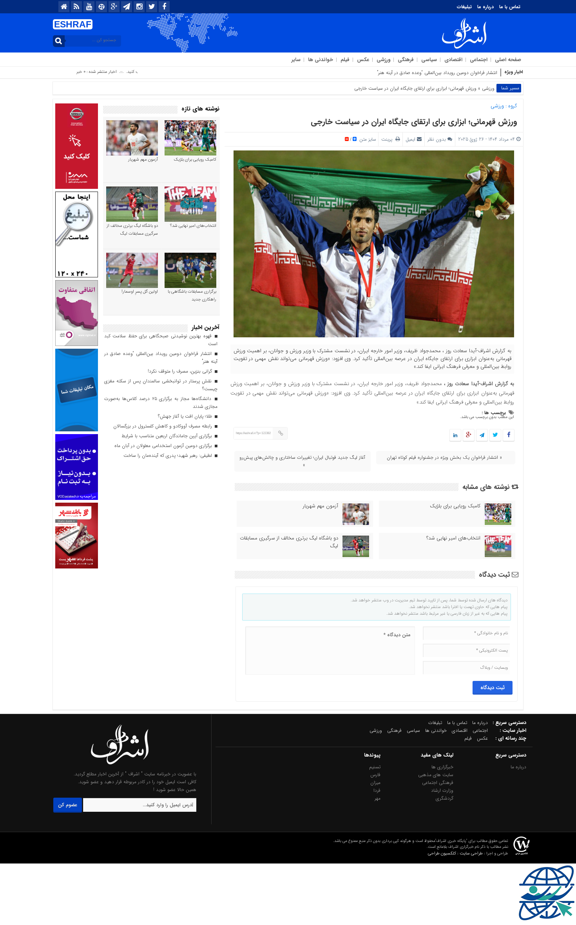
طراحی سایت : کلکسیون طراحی (455, 853)
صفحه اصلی (508, 60)
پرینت (388, 139)
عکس (363, 60)
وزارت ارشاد (442, 790)
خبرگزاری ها (442, 767)
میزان (375, 782)
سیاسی (429, 60)
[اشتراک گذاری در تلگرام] (482, 435)
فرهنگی (406, 60)
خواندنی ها (320, 60)
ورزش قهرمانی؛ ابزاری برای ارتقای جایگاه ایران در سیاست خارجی (414, 122)
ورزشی (383, 60)
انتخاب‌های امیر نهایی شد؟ (453, 538)
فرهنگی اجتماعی (437, 782)
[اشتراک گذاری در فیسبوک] (508, 435)
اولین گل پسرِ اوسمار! (139, 291)
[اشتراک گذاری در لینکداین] (455, 435)
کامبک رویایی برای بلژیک (455, 506)
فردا (376, 790)
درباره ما (485, 7)
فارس (375, 774)
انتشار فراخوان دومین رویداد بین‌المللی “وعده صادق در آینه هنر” (437, 72)
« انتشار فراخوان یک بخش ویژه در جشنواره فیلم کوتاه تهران (444, 457)
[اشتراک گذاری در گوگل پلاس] (468, 435)
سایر (296, 60)
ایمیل (410, 139)
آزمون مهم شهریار (320, 506)
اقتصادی (453, 60)
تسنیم (374, 767)
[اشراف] (119, 766)
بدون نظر (436, 139)
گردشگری (444, 798)
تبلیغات (464, 7)
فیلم (345, 60)
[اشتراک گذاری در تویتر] (495, 435)
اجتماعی (478, 60)
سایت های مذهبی (435, 774)
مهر (377, 798)
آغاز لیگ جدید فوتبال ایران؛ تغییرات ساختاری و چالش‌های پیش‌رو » (302, 461)
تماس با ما (509, 7)
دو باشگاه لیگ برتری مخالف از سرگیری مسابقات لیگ (289, 542)
